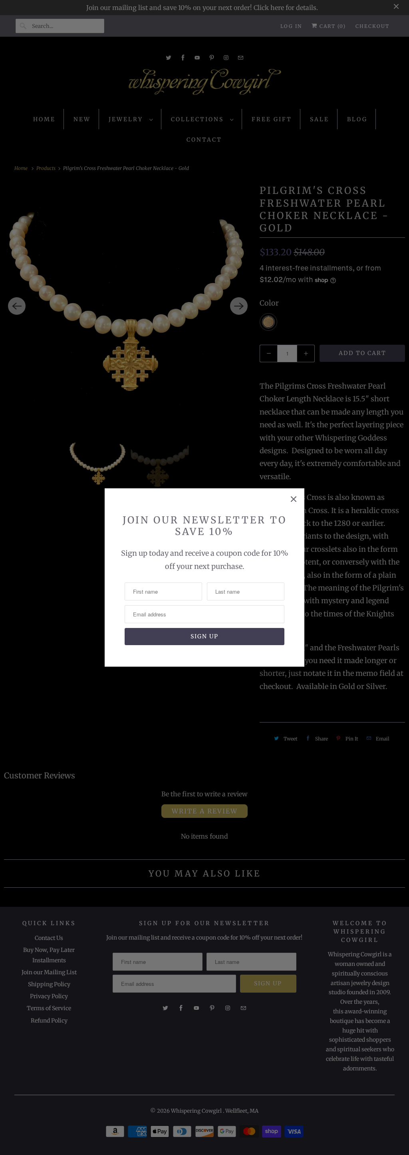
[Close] (293, 499)
